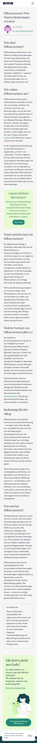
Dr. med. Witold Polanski (23, 31)
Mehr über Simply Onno (15, 688)
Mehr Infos (18, 222)
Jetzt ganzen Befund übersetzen (18, 722)
